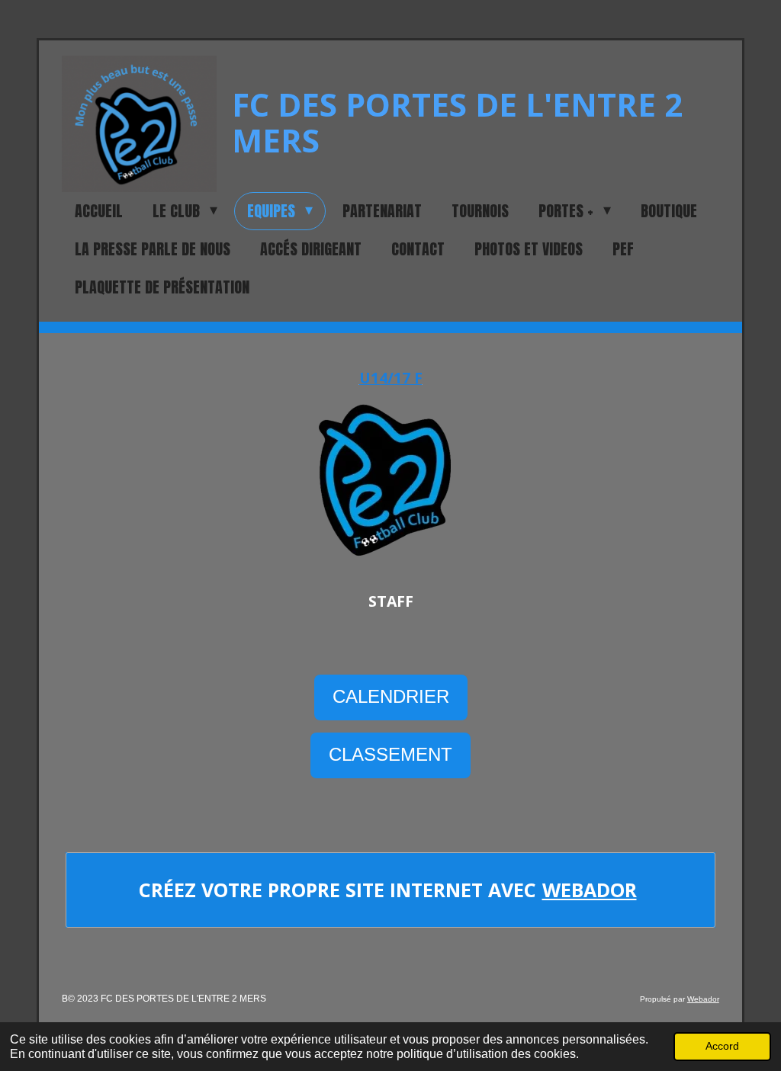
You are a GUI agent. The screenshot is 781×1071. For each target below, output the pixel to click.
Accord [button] (722, 1046)
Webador (589, 890)
